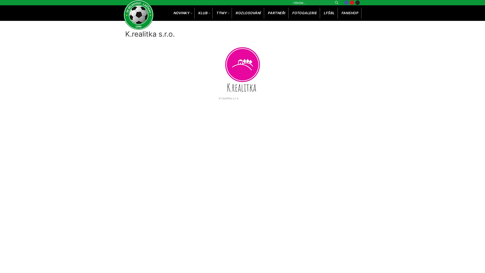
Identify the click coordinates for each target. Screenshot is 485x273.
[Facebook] (346, 2)
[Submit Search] (337, 2)
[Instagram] (357, 2)
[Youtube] (352, 2)
